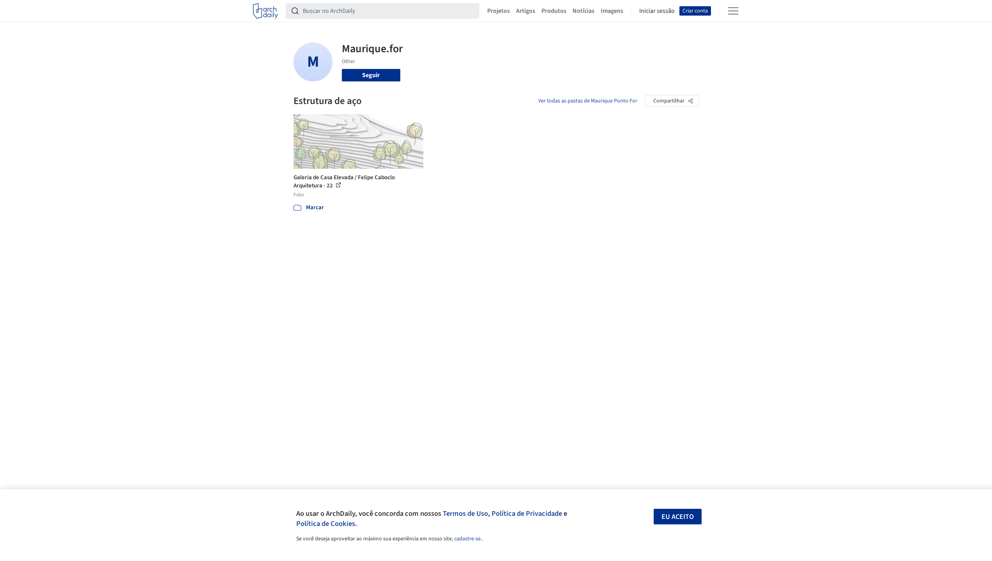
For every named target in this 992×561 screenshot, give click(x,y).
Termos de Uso (465, 513)
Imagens (612, 11)
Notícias (583, 11)
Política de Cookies (325, 524)
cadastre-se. (468, 539)
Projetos (498, 11)
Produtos (553, 11)
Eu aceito (677, 517)
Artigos (525, 11)
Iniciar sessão (657, 11)
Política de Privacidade (527, 513)
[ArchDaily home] (265, 11)
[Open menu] (733, 11)
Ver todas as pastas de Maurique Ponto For (587, 101)
